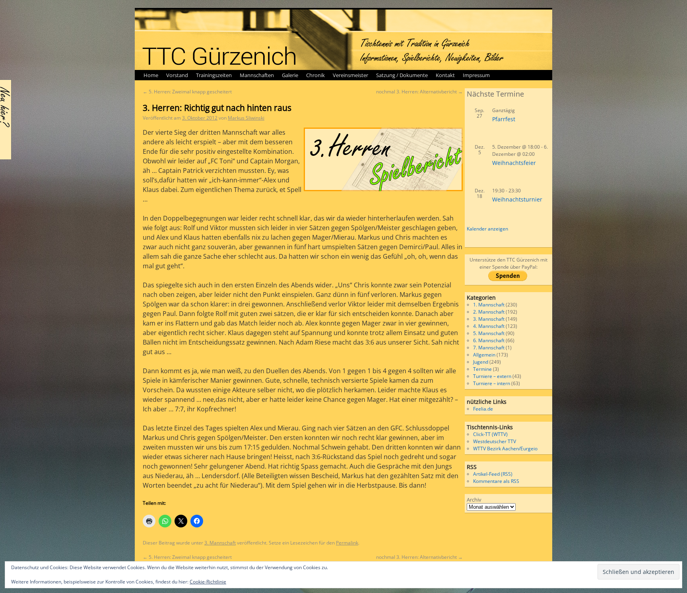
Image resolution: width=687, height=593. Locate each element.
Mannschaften (257, 75)
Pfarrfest (503, 119)
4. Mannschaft (489, 326)
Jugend (480, 362)
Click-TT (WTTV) (490, 434)
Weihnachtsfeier (514, 163)
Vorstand (177, 75)
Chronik (315, 75)
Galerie (290, 75)
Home (151, 75)
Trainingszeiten (214, 75)
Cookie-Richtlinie (208, 581)
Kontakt (445, 75)
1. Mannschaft (489, 304)
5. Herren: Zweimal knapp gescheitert (187, 91)
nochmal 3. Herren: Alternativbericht (419, 91)
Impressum (476, 75)
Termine (482, 369)
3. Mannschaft (220, 542)
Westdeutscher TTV (494, 441)
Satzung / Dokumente (402, 75)
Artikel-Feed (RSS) (492, 474)
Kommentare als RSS (496, 481)
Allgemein (484, 354)
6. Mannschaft (489, 340)
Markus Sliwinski (246, 117)
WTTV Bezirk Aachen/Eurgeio (505, 448)
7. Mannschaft (489, 347)
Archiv (474, 499)
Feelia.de (483, 408)
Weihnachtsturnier (517, 199)
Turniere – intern (491, 383)
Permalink (347, 542)
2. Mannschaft (489, 311)
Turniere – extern (492, 376)
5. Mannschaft (489, 333)
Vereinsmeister (350, 75)
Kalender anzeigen (487, 228)
